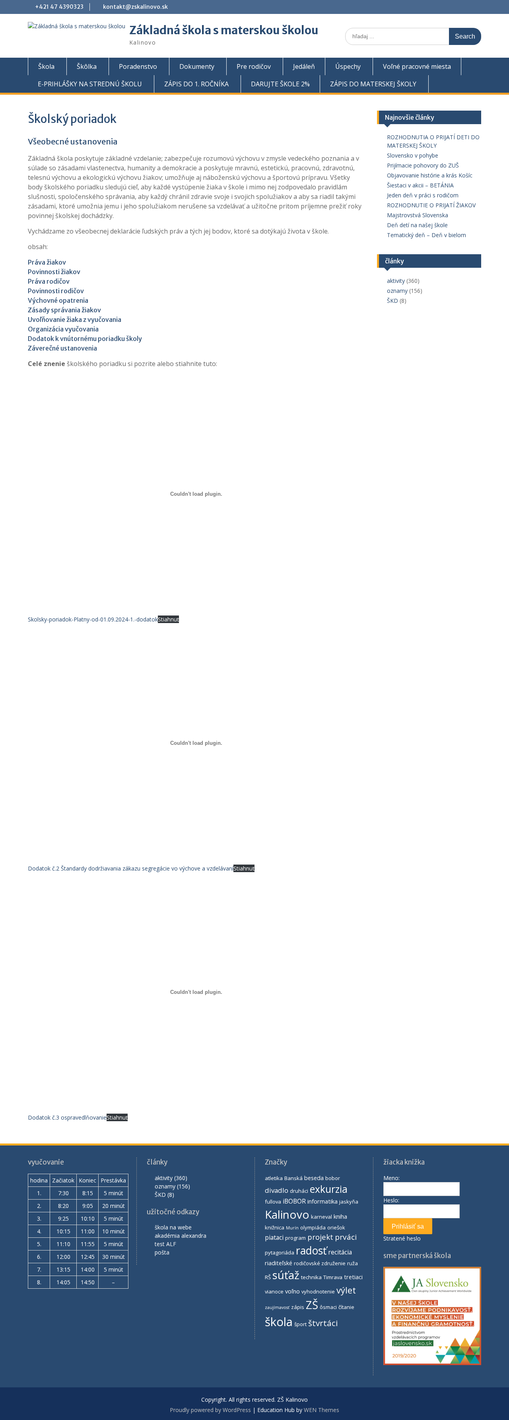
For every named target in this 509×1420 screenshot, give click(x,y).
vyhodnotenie (318, 1291)
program (295, 1237)
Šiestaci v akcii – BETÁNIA (420, 185)
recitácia (340, 1252)
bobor (332, 1178)
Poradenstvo (138, 66)
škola (279, 1322)
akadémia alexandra (180, 1235)
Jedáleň (304, 66)
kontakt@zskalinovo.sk (135, 6)
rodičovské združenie (320, 1263)
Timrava (332, 1277)
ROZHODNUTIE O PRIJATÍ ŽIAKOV (431, 205)
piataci (274, 1237)
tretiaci (353, 1277)
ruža (352, 1263)
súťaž (285, 1275)
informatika (322, 1201)
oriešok (336, 1227)
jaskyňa (348, 1201)
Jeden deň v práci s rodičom (422, 195)
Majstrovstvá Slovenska (417, 215)
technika (311, 1277)
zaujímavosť (277, 1307)
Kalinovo (287, 1214)
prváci (346, 1237)
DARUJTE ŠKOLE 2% (280, 84)
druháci (299, 1190)
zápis (297, 1307)
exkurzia (329, 1189)
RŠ (268, 1277)
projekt (320, 1237)
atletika (274, 1178)
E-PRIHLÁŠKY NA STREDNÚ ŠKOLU (90, 84)
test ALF (165, 1244)
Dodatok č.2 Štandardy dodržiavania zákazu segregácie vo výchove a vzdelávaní (130, 868)
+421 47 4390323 (59, 6)
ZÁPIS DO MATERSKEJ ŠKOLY (373, 84)
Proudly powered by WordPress (210, 1410)
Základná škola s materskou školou (224, 30)
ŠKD (392, 300)
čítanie (346, 1307)
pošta (162, 1252)
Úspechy (348, 66)
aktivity (396, 280)
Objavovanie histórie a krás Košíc (429, 175)
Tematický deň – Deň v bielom (427, 235)
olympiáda (313, 1227)
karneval (321, 1216)
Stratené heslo (402, 1238)
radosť (311, 1250)
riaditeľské (278, 1263)
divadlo (276, 1190)
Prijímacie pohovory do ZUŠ (423, 165)
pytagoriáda (279, 1252)
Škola (46, 66)
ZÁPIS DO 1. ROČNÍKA (196, 84)
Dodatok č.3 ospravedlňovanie (67, 1117)
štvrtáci (323, 1322)
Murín (292, 1228)
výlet (346, 1290)
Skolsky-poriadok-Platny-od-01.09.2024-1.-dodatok (93, 619)
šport (300, 1324)
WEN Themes (321, 1410)
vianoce (274, 1291)
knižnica (274, 1227)
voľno (292, 1291)
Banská (293, 1178)
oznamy (397, 290)
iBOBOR (294, 1201)
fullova (273, 1201)
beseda (314, 1178)
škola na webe (173, 1227)
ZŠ (312, 1304)
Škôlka (87, 66)
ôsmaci (328, 1307)
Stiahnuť (168, 619)
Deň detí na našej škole (418, 225)
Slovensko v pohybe (412, 155)
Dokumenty (196, 66)
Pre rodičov (254, 66)
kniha (340, 1216)
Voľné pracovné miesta (417, 66)
